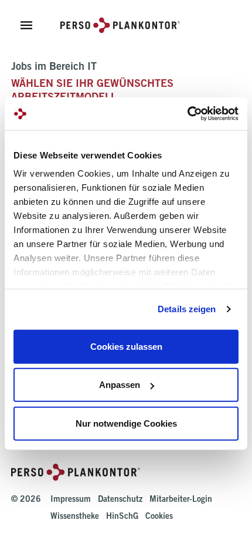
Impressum (70, 500)
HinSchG (122, 517)
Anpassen (119, 385)
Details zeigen (187, 309)
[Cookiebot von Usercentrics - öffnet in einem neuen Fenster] (187, 113)
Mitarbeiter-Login (180, 500)
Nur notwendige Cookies (126, 423)
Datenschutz (120, 500)
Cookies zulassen (126, 346)
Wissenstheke (74, 517)
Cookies (159, 517)
